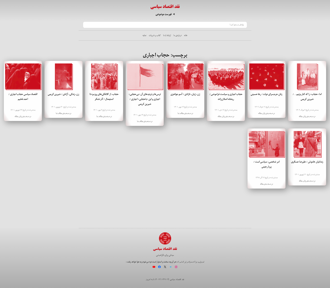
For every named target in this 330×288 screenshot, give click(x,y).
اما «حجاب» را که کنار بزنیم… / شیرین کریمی (307, 96)
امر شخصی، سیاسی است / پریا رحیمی (266, 164)
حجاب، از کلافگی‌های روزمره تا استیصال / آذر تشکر (104, 96)
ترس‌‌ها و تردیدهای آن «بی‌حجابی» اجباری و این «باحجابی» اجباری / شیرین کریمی (145, 99)
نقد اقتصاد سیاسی (165, 6)
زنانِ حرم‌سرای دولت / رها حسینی (266, 94)
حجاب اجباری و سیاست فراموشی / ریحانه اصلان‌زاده (226, 96)
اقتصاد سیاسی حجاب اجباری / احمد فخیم (22, 96)
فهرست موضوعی (163, 14)
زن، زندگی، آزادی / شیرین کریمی (63, 94)
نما (178, 113)
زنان (304, 116)
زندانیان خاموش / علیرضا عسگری (307, 162)
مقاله (300, 116)
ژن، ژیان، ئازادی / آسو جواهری (185, 94)
